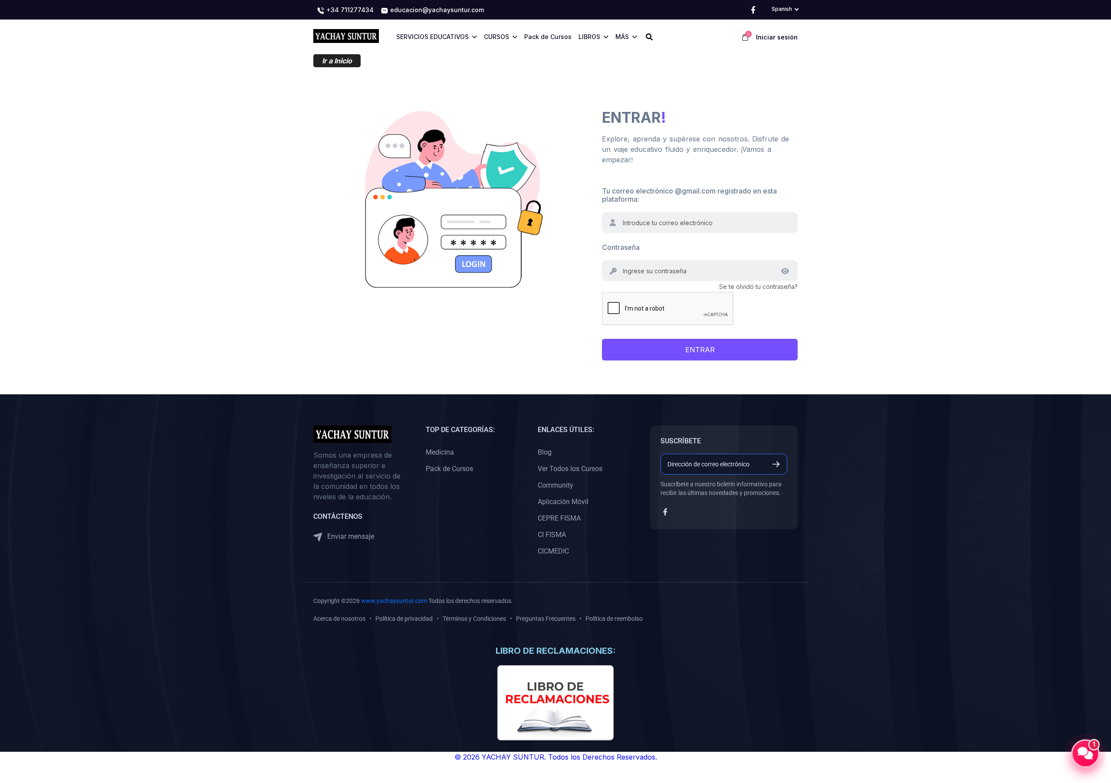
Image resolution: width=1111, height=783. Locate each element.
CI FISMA (552, 535)
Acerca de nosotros (339, 618)
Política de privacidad (404, 618)
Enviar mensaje (349, 536)
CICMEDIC (553, 551)
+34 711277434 (349, 9)
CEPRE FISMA (559, 518)
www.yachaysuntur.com (394, 600)
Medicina (440, 452)
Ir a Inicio (337, 60)
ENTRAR (700, 349)
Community (555, 485)
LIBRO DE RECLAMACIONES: (556, 650)
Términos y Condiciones (474, 618)
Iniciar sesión (777, 37)
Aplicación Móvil (563, 502)
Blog (545, 452)
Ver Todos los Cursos (570, 469)
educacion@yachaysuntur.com (436, 9)
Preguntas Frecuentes (545, 618)
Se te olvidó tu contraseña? (758, 286)
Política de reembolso (614, 618)
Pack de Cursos (449, 469)
